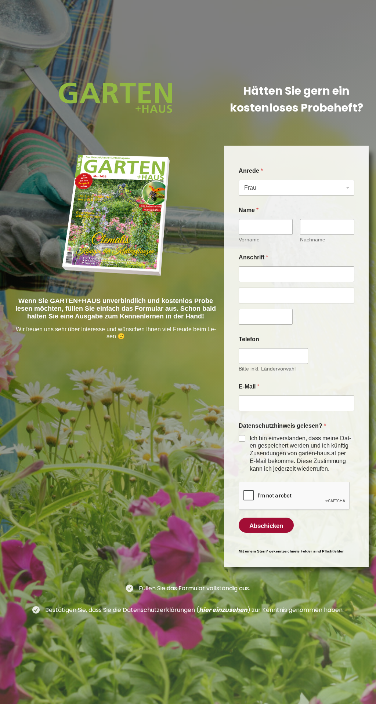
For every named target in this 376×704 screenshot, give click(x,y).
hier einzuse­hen (223, 610)
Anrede (251, 171)
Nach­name (312, 239)
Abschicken (266, 525)
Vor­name (249, 239)
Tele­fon (249, 339)
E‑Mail (249, 386)
